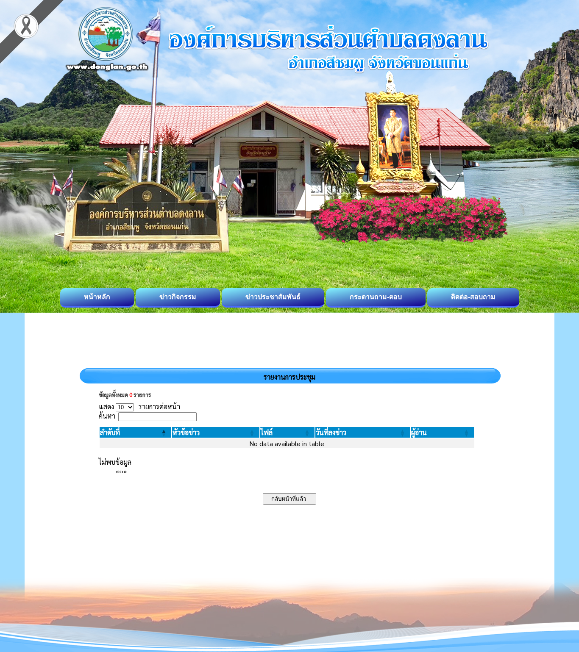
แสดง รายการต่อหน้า (139, 406)
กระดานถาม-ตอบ (376, 296)
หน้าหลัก (97, 296)
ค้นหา (107, 415)
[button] (110, 432)
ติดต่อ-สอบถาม (473, 296)
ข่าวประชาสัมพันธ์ (273, 296)
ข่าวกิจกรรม (177, 296)
